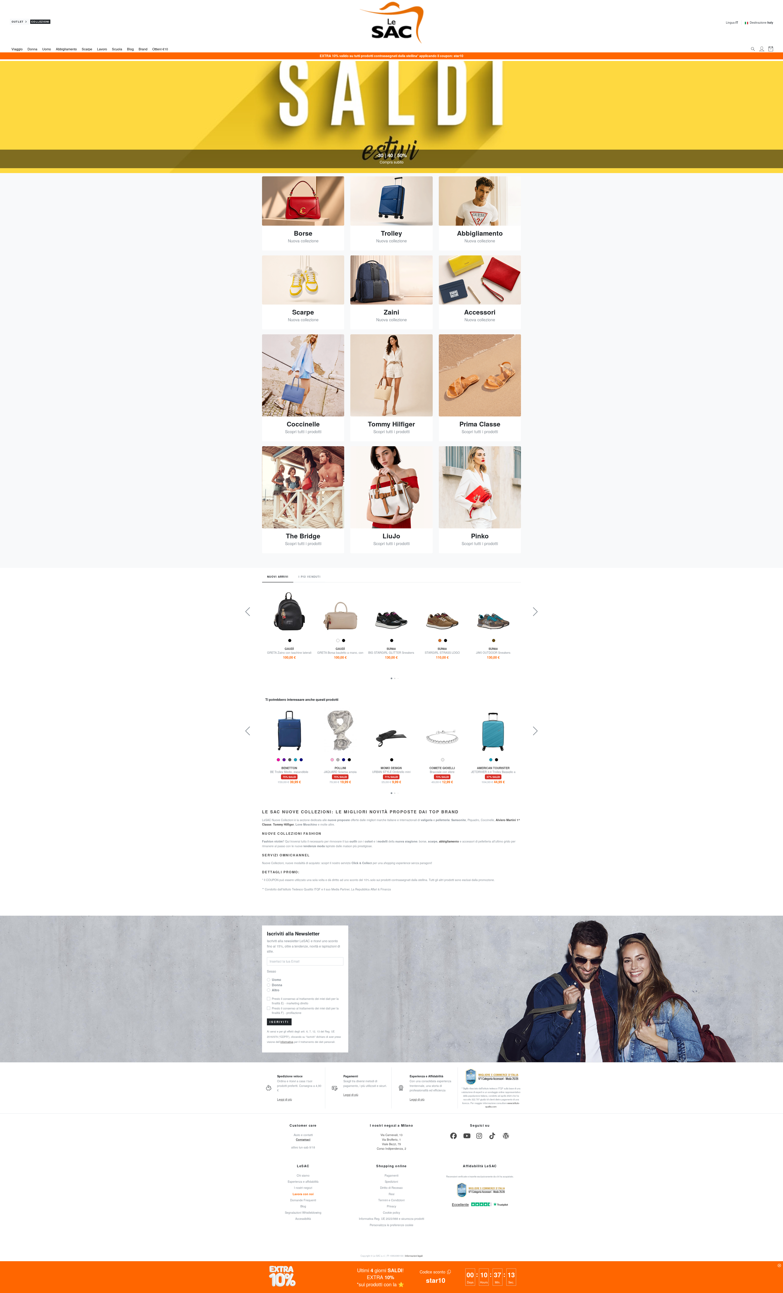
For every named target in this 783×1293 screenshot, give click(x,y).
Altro (439, 83)
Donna (423, 83)
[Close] (444, 14)
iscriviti (422, 159)
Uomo (404, 83)
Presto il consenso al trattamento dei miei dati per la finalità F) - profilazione (420, 113)
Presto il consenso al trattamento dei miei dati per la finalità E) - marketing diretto (420, 95)
